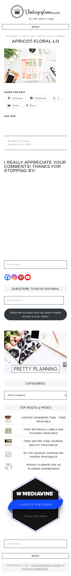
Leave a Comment (56, 36)
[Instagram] (14, 277)
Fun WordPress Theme (45, 565)
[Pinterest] (21, 277)
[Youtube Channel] (28, 277)
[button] (35, 27)
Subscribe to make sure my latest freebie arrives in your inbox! (35, 314)
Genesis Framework (35, 569)
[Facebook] (7, 277)
